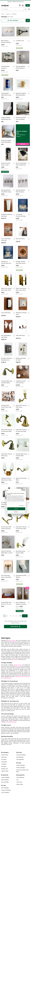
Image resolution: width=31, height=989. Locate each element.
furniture (7, 722)
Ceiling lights (4, 761)
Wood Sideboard (20, 777)
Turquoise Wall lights (6, 790)
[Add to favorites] (14, 41)
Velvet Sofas (19, 782)
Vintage (18, 666)
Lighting (8, 14)
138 (20, 616)
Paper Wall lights (5, 779)
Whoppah (15, 659)
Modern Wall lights (20, 767)
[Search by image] (25, 9)
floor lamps (24, 676)
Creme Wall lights (5, 792)
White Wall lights (5, 787)
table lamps (9, 678)
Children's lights (4, 771)
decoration (14, 722)
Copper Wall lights (5, 777)
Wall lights (14, 14)
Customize (16, 511)
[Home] (9, 5)
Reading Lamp (4, 768)
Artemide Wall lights (21, 755)
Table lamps (4, 757)
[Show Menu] (29, 9)
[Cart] (20, 5)
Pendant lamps (4, 755)
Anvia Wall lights (20, 759)
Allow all (16, 508)
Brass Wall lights (5, 782)
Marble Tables (19, 784)
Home (2, 14)
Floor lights (3, 759)
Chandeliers (4, 764)
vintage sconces (18, 665)
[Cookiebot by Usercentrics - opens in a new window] (21, 490)
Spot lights (3, 766)
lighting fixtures (12, 640)
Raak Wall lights (20, 757)
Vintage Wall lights (20, 765)
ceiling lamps (18, 676)
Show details (21, 505)
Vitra (17, 779)
